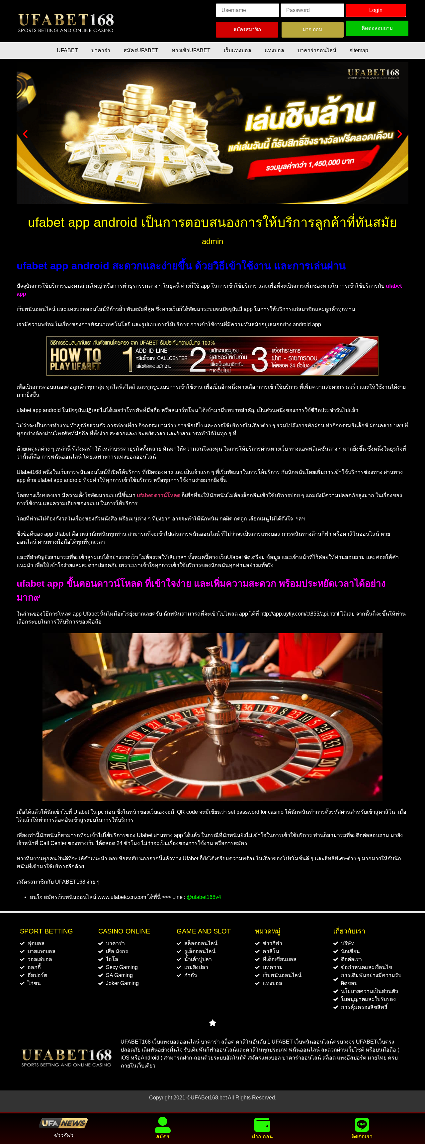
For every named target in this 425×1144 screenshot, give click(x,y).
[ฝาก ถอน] (262, 1125)
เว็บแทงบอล (237, 50)
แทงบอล (274, 50)
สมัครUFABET (141, 50)
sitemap (359, 50)
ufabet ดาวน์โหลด (158, 495)
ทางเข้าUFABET (191, 50)
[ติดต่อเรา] (362, 1125)
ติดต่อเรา (362, 1136)
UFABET (67, 50)
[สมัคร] (163, 1125)
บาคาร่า (100, 50)
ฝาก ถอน (262, 1136)
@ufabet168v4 (204, 897)
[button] (25, 134)
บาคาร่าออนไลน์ (317, 50)
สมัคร (163, 1136)
